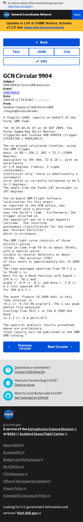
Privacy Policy (13, 488)
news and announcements (44, 27)
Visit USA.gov (27, 513)
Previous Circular (25, 347)
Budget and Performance (21, 459)
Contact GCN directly (30, 372)
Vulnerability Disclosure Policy (25, 495)
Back (44, 42)
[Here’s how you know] (41, 5)
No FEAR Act (12, 466)
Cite (67, 52)
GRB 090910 (11, 92)
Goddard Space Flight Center (42, 434)
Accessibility (12, 452)
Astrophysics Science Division (51, 429)
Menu (77, 15)
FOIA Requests (14, 474)
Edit (44, 61)
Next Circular (58, 347)
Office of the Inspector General (25, 481)
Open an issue (24, 385)
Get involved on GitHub (31, 397)
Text (16, 52)
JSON (41, 52)
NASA (11, 434)
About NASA (12, 445)
